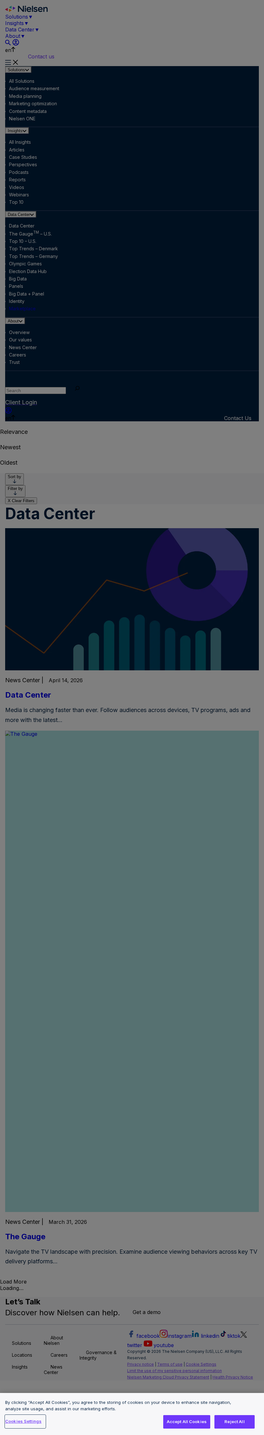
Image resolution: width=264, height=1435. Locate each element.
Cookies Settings (23, 1421)
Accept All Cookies (187, 1421)
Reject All (234, 1421)
